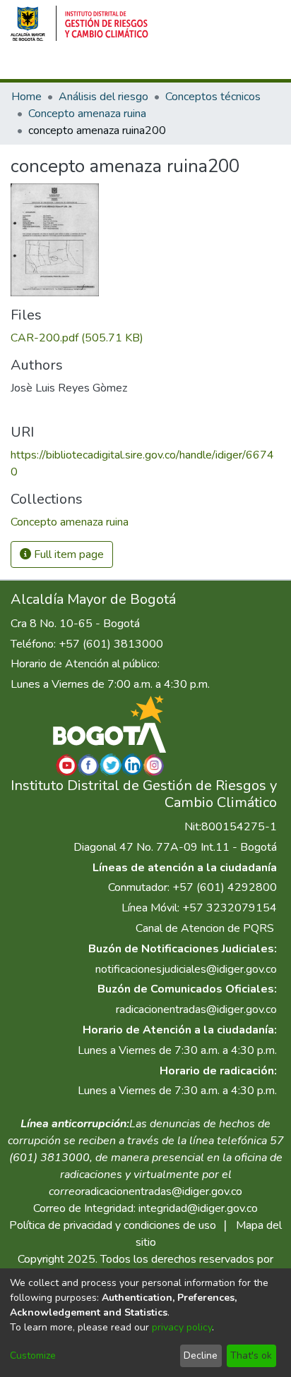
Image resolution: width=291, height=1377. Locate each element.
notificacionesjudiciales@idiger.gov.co (186, 969)
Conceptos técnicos (213, 96)
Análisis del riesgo (103, 96)
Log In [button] (211, 65)
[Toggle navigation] (260, 65)
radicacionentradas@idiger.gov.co (196, 1009)
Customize (33, 1355)
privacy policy (182, 1327)
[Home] (79, 23)
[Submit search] (161, 65)
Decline (201, 1355)
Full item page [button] (67, 554)
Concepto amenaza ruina (87, 113)
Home (26, 96)
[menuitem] (182, 65)
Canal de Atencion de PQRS (205, 928)
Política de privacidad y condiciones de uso (112, 1225)
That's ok (251, 1355)
